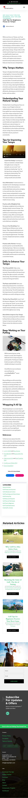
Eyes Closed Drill (8, 465)
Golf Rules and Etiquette (9, 498)
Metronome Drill (8, 458)
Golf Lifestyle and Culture (9, 491)
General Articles (7, 487)
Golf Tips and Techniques (9, 501)
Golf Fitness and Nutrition (9, 489)
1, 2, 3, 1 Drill (7, 451)
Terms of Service (7, 741)
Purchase (5, 777)
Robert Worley (9, 551)
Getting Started (6, 774)
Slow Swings (16, 451)
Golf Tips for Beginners (8, 503)
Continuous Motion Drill (10, 463)
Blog (3, 780)
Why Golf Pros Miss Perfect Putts (12, 548)
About (4, 782)
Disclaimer (5, 738)
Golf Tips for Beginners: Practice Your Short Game (13, 619)
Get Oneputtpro (10, 746)
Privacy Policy (6, 736)
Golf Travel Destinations (9, 505)
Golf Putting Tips (7, 496)
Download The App (8, 772)
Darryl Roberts (9, 586)
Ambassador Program (8, 788)
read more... (12, 556)
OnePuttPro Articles (8, 507)
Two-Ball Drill (7, 453)
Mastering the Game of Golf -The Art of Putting (12, 582)
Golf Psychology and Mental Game (11, 494)
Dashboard (5, 790)
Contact (4, 785)
